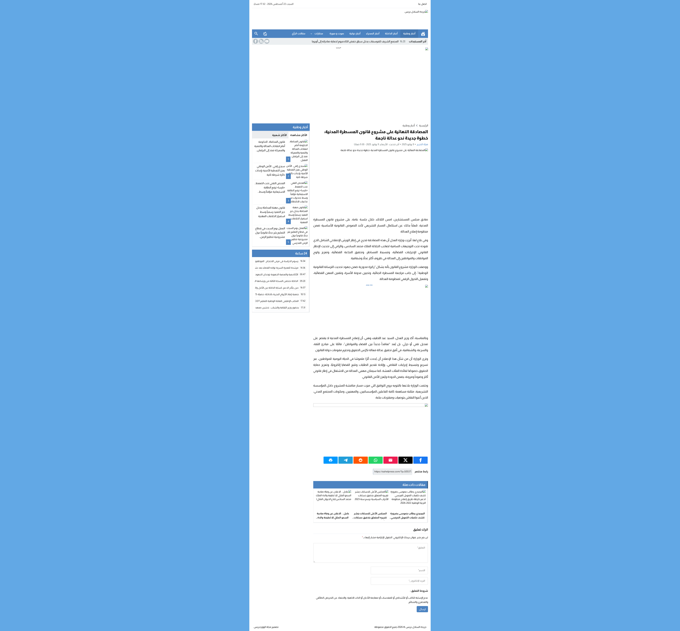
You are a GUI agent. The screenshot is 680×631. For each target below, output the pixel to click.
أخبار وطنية (409, 33)
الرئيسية (423, 33)
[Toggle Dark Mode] (265, 33)
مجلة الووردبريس (262, 627)
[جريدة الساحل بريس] (404, 19)
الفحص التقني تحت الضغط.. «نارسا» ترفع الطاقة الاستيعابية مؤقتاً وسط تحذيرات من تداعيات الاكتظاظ (269, 192)
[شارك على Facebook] (420, 460)
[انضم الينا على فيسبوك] (255, 41)
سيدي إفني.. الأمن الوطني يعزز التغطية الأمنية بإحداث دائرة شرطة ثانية (270, 170)
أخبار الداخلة (391, 33)
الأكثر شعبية (279, 135)
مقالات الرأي (298, 33)
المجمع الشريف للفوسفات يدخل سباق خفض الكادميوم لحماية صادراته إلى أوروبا (358, 41)
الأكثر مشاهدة (298, 135)
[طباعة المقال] (330, 460)
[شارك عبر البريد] (390, 460)
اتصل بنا (422, 3)
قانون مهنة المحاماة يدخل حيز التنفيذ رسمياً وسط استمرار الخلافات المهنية (270, 212)
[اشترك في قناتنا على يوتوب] (266, 41)
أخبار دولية (355, 33)
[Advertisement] (316, 18)
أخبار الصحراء (372, 33)
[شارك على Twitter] (405, 460)
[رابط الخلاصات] (261, 41)
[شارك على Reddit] (360, 460)
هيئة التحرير (422, 144)
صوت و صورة (337, 33)
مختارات (318, 33)
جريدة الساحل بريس (416, 627)
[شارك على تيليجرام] (345, 460)
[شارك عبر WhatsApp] (375, 460)
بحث (256, 33)
